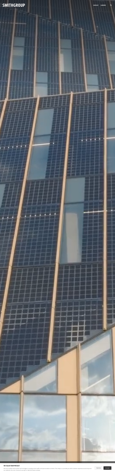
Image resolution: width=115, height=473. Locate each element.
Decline (98, 468)
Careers (103, 5)
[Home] (13, 5)
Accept (107, 468)
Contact (96, 5)
